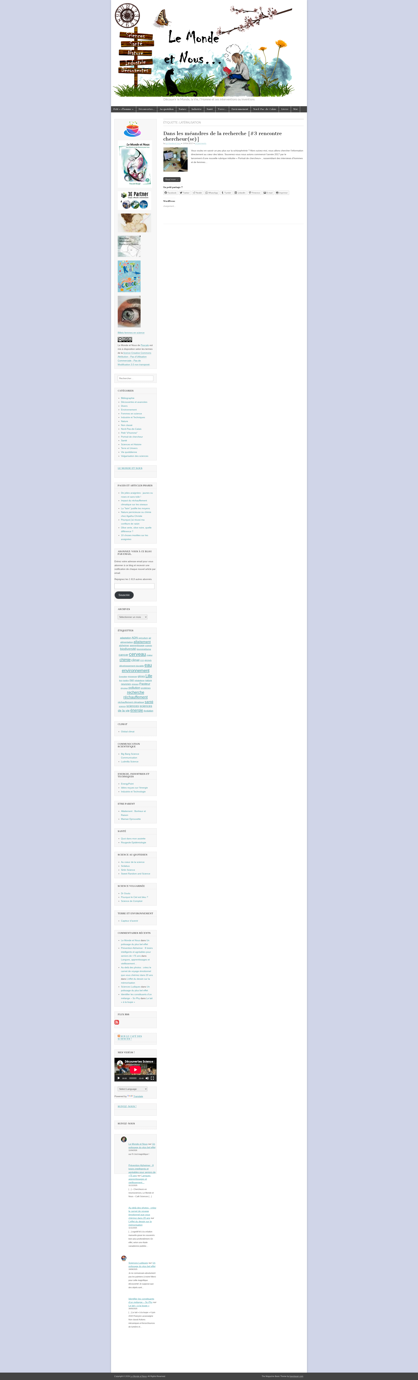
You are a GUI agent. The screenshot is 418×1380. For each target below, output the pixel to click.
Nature (182, 109)
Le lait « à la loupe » (139, 1305)
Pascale (145, 345)
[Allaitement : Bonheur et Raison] (129, 256)
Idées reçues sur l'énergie (134, 787)
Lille (148, 676)
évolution (148, 710)
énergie (136, 710)
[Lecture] (118, 1078)
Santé (210, 109)
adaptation (125, 637)
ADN (135, 637)
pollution (134, 687)
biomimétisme (144, 649)
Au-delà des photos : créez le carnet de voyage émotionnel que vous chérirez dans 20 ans (137, 971)
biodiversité (128, 649)
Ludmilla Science (129, 761)
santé (149, 702)
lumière (126, 680)
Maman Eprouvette (131, 819)
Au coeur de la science (133, 862)
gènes (141, 676)
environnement (135, 670)
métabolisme (140, 680)
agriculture (143, 638)
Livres (284, 109)
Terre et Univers (129, 448)
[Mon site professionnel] (134, 209)
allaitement (142, 642)
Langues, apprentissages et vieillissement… (140, 1179)
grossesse (132, 676)
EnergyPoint (127, 783)
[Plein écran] (152, 1078)
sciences (132, 706)
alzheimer (124, 645)
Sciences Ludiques (130, 986)
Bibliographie (127, 398)
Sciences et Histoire (131, 444)
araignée (148, 646)
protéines (146, 688)
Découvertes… (147, 109)
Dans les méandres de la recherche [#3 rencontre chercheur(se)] (222, 136)
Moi (295, 109)
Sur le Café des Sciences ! (130, 1037)
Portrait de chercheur (132, 436)
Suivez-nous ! (127, 1106)
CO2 (142, 660)
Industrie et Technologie (133, 791)
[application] (135, 1069)
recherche (135, 692)
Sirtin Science (128, 870)
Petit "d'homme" (129, 433)
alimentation (126, 642)
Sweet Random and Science (135, 873)
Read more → (171, 179)
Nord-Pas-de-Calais (264, 109)
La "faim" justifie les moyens (135, 508)
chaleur (150, 655)
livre (120, 680)
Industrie (197, 109)
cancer (123, 654)
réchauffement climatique (131, 702)
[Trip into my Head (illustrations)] (129, 326)
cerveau (137, 654)
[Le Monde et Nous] (209, 48)
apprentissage (137, 645)
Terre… (222, 109)
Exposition (123, 677)
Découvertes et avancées (134, 402)
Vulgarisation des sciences (134, 456)
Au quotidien (167, 109)
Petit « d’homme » (123, 109)
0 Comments (200, 143)
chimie (125, 660)
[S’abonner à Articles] (116, 1023)
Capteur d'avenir (129, 920)
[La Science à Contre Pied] (134, 231)
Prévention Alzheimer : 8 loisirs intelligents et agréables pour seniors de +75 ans (137, 952)
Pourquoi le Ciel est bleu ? (134, 897)
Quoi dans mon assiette (133, 838)
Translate (138, 1096)
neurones (126, 684)
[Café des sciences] (132, 136)
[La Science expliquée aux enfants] (129, 291)
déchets (148, 660)
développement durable (131, 665)
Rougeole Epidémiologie (133, 842)
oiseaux (135, 684)
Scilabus (125, 866)
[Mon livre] (135, 187)
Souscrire (124, 595)
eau (148, 665)
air (150, 638)
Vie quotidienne (129, 452)
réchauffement (135, 697)
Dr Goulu (125, 893)
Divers (124, 406)
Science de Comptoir (132, 901)
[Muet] (147, 1078)
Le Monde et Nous (173, 143)
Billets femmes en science (131, 332)
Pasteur (144, 684)
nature (148, 680)
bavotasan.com (296, 1376)
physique (124, 688)
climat (135, 660)
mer (131, 680)
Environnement (240, 109)
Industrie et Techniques (133, 417)
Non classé (126, 425)
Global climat (127, 731)
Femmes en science (131, 413)
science (122, 706)
